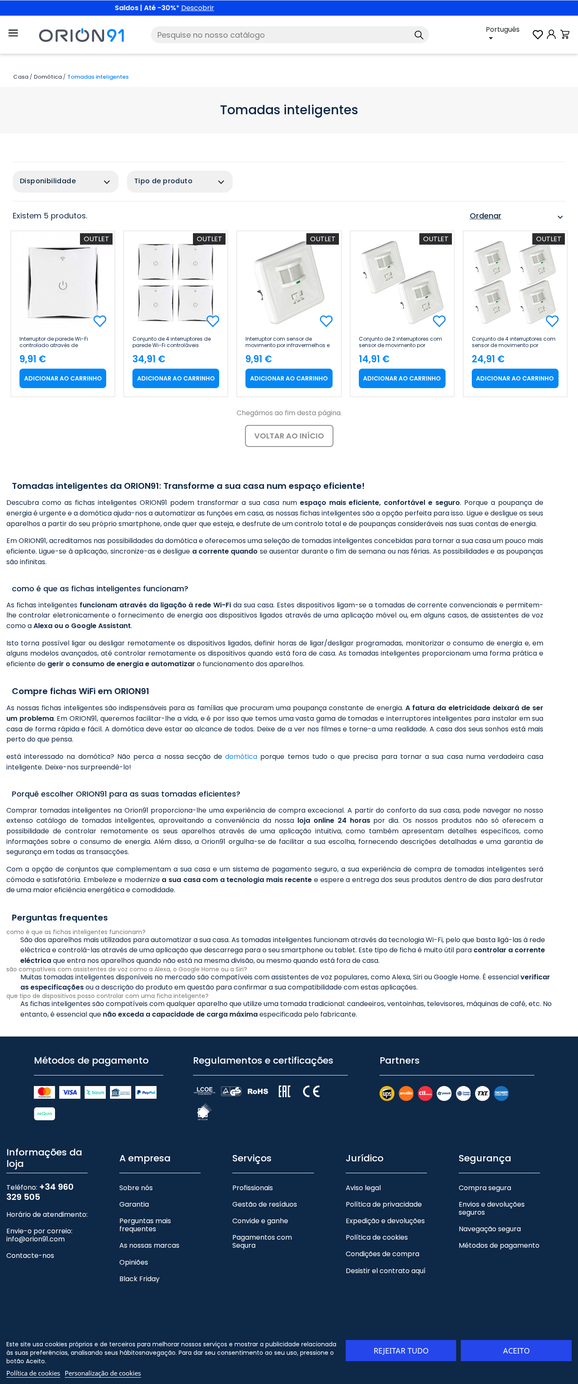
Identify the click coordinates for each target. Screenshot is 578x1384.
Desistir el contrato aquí (386, 1271)
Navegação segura (490, 1229)
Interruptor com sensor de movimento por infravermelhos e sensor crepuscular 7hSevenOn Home (287, 342)
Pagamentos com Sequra (262, 1241)
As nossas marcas (149, 1245)
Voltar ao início (289, 435)
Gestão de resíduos (264, 1204)
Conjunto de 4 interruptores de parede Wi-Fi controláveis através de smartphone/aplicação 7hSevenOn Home (171, 342)
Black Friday (139, 1279)
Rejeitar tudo (401, 1350)
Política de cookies (377, 1237)
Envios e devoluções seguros (492, 1208)
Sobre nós (136, 1188)
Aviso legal (363, 1188)
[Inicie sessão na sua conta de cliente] (551, 39)
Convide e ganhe (260, 1221)
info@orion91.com (35, 1239)
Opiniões (133, 1262)
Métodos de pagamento (499, 1245)
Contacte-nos (30, 1255)
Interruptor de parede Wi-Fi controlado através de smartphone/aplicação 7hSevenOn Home (53, 342)
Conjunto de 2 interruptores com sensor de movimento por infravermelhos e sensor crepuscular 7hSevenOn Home (400, 342)
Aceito (516, 1350)
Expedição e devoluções (385, 1221)
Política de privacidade (384, 1204)
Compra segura (485, 1188)
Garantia (134, 1204)
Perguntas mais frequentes (145, 1225)
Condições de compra (382, 1254)
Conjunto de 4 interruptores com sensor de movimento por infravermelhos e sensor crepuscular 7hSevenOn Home (514, 342)
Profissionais (252, 1188)
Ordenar (517, 217)
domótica (241, 756)
